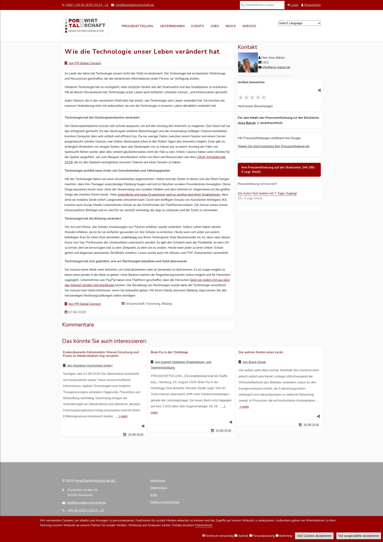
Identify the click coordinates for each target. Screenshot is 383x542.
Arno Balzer (247, 123)
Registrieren (312, 5)
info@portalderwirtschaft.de (134, 5)
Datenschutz (158, 488)
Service (249, 26)
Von (89, 366)
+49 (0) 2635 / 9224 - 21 (85, 510)
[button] (103, 426)
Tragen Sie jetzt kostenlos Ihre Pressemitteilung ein (273, 146)
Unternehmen (172, 26)
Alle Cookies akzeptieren (314, 536)
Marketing (285, 536)
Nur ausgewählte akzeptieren (358, 536)
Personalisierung (263, 536)
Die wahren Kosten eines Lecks (261, 352)
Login (294, 5)
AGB (153, 495)
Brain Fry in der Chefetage (169, 352)
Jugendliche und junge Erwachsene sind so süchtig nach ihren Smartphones (169, 194)
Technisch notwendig (219, 536)
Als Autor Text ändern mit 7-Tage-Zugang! (267, 193)
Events (197, 26)
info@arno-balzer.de (276, 67)
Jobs (215, 26)
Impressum (157, 480)
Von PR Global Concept (84, 63)
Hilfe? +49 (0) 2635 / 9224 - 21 (87, 5)
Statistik (243, 536)
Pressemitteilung (137, 26)
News (231, 26)
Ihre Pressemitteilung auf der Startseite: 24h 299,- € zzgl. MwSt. (278, 169)
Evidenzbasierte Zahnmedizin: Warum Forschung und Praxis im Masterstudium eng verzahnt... (101, 354)
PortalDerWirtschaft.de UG (95, 481)
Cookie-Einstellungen (165, 502)
